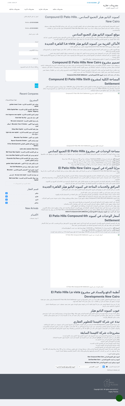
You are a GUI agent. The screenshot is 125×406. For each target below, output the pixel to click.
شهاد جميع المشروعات (11, 100)
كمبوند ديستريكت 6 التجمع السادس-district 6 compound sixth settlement (86, 211)
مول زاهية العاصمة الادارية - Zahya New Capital (25, 129)
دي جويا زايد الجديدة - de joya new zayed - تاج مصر (23, 175)
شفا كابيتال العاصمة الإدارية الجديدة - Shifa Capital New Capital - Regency (22, 110)
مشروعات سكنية (58, 9)
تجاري (22, 196)
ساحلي (22, 203)
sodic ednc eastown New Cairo (29, 149)
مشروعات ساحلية (14, 9)
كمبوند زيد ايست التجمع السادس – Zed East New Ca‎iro (104, 359)
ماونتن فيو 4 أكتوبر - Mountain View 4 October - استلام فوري (22, 125)
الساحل (99, 337)
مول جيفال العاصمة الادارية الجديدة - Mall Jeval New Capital (23, 179)
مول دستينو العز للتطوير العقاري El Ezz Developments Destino (23, 145)
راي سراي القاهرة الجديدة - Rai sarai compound (24, 121)
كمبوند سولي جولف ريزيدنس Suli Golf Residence (24, 167)
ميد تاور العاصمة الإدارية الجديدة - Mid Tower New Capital (22, 152)
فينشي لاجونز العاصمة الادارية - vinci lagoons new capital (22, 114)
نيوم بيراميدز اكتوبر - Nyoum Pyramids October (24, 140)
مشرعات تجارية (43, 9)
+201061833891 (33, 28)
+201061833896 (33, 22)
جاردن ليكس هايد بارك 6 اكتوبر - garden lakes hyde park (22, 163)
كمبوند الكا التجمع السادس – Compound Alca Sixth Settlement (85, 75)
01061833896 (92, 2)
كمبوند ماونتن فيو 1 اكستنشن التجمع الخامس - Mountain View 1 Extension (22, 171)
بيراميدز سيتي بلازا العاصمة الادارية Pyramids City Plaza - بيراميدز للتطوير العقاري (22, 159)
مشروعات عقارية (110, 5)
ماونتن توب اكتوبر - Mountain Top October (26, 137)
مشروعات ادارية (29, 9)
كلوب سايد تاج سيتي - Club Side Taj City (26, 118)
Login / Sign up (12, 2)
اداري (22, 199)
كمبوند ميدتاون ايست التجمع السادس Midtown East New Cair (102, 362)
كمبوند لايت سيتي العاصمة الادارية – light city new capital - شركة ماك (22, 133)
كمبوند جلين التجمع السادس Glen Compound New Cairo (104, 357)
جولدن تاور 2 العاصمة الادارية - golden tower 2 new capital (24, 105)
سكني (22, 193)
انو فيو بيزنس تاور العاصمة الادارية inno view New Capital (22, 155)
